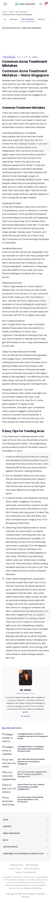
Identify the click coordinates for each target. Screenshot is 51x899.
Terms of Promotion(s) (25, 872)
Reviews (41, 19)
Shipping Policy (16, 865)
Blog (11, 12)
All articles (25, 716)
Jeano (35, 57)
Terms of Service (31, 868)
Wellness (14, 19)
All (5, 19)
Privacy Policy (15, 868)
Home (4, 12)
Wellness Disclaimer (33, 888)
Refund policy (32, 865)
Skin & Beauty (21, 12)
